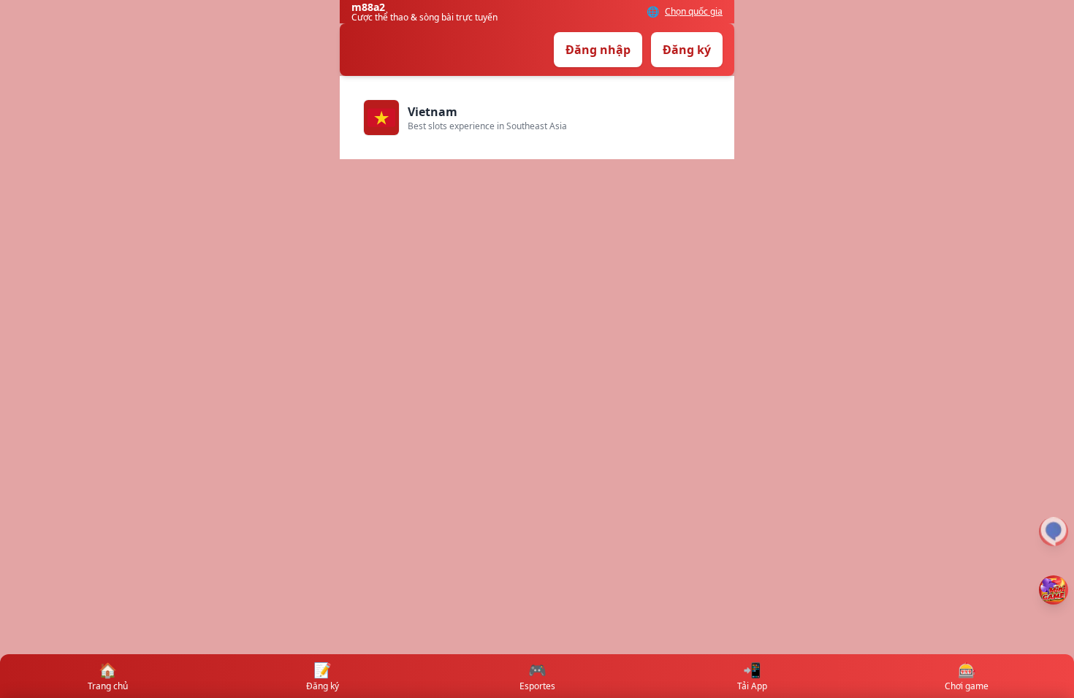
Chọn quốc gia (694, 12)
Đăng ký (687, 50)
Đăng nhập (598, 50)
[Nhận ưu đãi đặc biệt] (1053, 590)
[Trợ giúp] (1053, 531)
